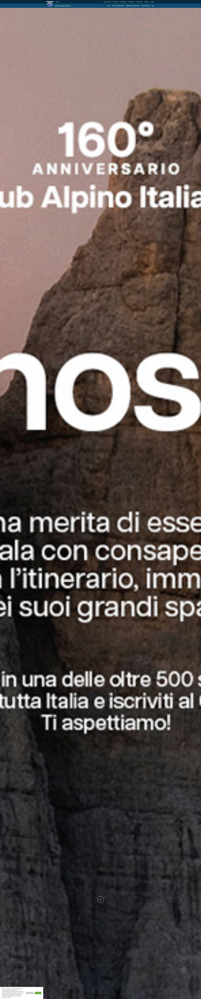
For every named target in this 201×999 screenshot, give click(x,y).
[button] (152, 5)
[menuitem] (152, 1)
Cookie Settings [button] (29, 993)
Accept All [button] (38, 993)
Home (57, 2)
